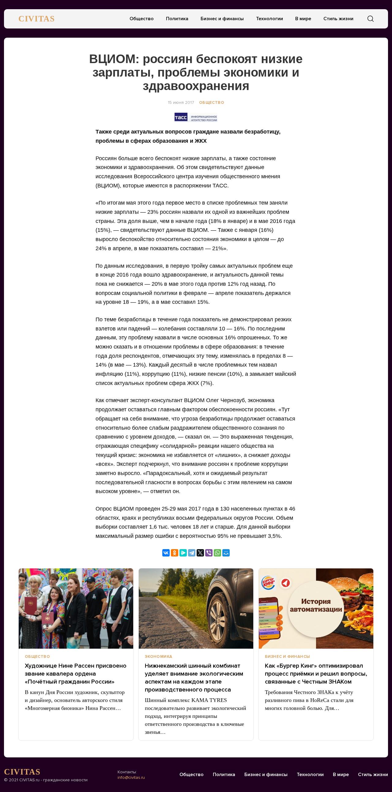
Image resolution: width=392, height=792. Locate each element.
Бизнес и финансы (222, 19)
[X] (200, 552)
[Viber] (209, 552)
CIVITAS (36, 18)
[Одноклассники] (174, 552)
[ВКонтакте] (166, 552)
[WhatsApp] (217, 552)
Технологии (269, 19)
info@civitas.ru (131, 777)
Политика (177, 19)
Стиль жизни (338, 19)
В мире (303, 19)
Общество (142, 19)
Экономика (158, 656)
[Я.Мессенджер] (183, 552)
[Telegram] (191, 552)
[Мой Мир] (226, 552)
